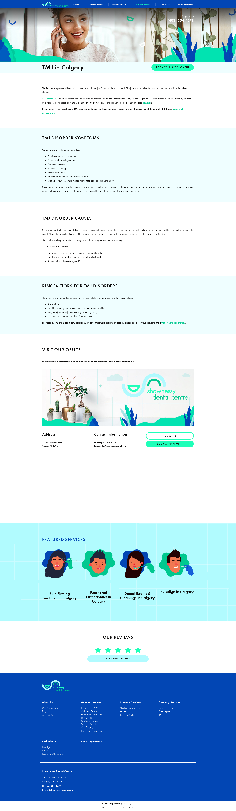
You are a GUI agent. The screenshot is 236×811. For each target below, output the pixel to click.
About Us (76, 4)
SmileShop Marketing (113, 804)
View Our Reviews (118, 658)
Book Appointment (185, 4)
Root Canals (86, 717)
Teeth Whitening (127, 714)
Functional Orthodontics (52, 753)
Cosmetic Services (119, 4)
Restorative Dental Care (92, 714)
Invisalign (46, 747)
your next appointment (173, 322)
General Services (96, 4)
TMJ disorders (49, 98)
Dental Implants (166, 708)
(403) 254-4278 (181, 20)
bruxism (147, 102)
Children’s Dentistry (89, 711)
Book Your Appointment (172, 67)
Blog (44, 711)
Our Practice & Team (51, 708)
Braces (45, 750)
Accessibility (47, 714)
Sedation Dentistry (89, 724)
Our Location (165, 4)
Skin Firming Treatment (130, 708)
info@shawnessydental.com (113, 445)
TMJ (161, 714)
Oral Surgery (87, 727)
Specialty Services (143, 4)
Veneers (124, 711)
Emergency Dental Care (92, 730)
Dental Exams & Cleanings (93, 708)
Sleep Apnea (165, 711)
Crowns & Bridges (89, 720)
